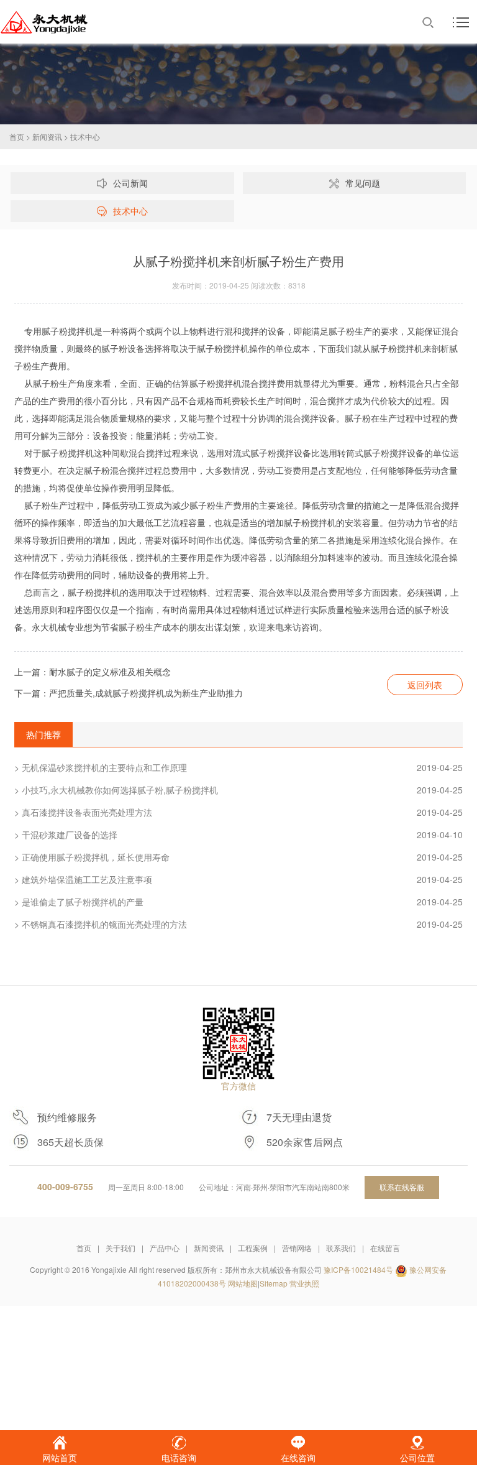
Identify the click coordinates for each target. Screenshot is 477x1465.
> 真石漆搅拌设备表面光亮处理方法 (238, 812)
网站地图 (243, 1283)
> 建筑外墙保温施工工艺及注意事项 (238, 879)
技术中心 (85, 136)
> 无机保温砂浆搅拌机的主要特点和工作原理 (238, 767)
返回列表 (424, 684)
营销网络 (297, 1247)
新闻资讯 (47, 136)
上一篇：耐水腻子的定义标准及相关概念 (92, 671)
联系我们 (341, 1247)
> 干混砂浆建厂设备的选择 (238, 834)
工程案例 (253, 1247)
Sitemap (274, 1283)
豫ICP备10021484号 (358, 1269)
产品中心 (164, 1247)
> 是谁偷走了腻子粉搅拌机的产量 (238, 901)
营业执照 (304, 1283)
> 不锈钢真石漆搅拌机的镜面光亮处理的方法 (238, 924)
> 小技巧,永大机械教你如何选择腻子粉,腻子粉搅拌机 (238, 789)
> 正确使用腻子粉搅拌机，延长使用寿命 (238, 857)
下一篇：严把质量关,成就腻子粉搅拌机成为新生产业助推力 (128, 692)
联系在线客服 (401, 1186)
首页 (16, 136)
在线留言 (385, 1247)
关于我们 (120, 1247)
